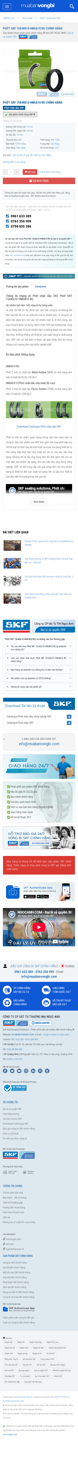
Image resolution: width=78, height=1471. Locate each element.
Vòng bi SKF (58, 1376)
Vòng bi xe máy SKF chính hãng (18, 1297)
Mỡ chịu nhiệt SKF (29, 1359)
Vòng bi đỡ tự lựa (52, 1342)
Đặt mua (31, 172)
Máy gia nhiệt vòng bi (57, 1365)
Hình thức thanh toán (13, 1212)
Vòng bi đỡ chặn (38, 1348)
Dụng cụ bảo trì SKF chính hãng (18, 1292)
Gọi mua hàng (40, 180)
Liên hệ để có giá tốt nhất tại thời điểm (31, 155)
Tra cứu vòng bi (25, 1376)
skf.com (9, 1244)
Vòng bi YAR (9, 1353)
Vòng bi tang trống (35, 1342)
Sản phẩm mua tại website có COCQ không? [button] (29, 678)
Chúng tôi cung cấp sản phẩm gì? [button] (25, 686)
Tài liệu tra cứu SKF (12, 1118)
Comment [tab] (40, 286)
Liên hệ (6, 1217)
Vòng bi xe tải (37, 1353)
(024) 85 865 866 (14, 1049)
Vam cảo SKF (9, 1371)
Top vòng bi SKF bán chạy (33, 1382)
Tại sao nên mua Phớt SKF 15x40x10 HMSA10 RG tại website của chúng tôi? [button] (37, 648)
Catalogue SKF (10, 1376)
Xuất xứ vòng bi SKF (41, 1371)
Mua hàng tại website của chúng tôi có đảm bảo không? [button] (35, 669)
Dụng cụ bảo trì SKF (48, 1359)
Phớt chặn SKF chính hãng (16, 1282)
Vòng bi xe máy (22, 1353)
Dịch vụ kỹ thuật (11, 1133)
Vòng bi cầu (8, 1342)
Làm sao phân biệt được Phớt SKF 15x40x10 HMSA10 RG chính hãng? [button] (37, 660)
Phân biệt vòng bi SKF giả (62, 1371)
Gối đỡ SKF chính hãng (14, 1267)
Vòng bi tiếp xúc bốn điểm (57, 1348)
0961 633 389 (21, 216)
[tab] (39, 648)
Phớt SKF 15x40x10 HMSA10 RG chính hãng (32, 28)
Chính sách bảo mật (13, 1192)
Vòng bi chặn (24, 1348)
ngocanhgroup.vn (14, 1249)
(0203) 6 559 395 (14, 1059)
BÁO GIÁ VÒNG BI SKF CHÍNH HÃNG (34, 966)
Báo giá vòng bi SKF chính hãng (19, 1128)
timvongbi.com (13, 1239)
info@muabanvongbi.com (39, 743)
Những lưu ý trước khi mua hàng (19, 1222)
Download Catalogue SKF (15, 1123)
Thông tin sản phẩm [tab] (17, 286)
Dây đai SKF (27, 1365)
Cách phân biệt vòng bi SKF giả (18, 1317)
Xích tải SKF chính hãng (14, 1287)
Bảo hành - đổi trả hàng (14, 1197)
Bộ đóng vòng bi (24, 1371)
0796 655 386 (21, 226)
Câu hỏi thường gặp (13, 1202)
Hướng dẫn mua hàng (14, 161)
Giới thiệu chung (11, 1113)
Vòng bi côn (21, 1342)
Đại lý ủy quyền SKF (12, 1109)
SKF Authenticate (17, 255)
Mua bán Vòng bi (26, 1397)
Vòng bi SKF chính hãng (15, 1262)
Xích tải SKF (41, 1365)
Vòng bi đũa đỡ (10, 1348)
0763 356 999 (21, 221)
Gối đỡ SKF (50, 1353)
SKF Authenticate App (12, 1382)
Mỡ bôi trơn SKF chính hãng (16, 1272)
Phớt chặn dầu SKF (11, 1365)
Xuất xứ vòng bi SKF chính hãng (19, 1322)
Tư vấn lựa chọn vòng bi (15, 1138)
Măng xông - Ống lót (11, 1359)
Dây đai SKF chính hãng (15, 1277)
